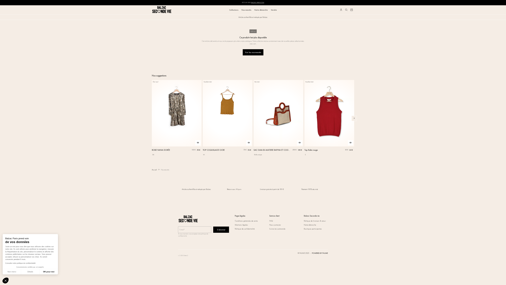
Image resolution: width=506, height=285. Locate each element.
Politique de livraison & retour (315, 221)
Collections (234, 10)
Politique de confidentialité (245, 229)
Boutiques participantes (313, 229)
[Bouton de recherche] (346, 10)
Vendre (274, 10)
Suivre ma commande (277, 229)
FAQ (271, 221)
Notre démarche (261, 10)
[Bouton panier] (351, 10)
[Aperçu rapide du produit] (198, 142)
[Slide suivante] (354, 118)
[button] (5, 280)
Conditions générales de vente (246, 221)
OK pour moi (48, 272)
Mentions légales (241, 225)
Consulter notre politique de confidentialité (20, 263)
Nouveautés (246, 10)
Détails (30, 272)
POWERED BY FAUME (320, 253)
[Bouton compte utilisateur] (341, 10)
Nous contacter (275, 225)
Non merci (12, 272)
